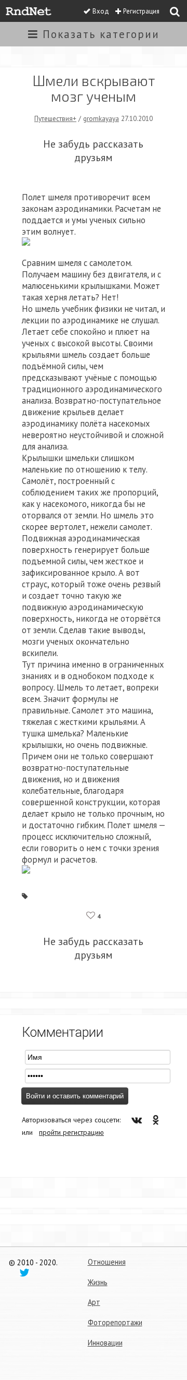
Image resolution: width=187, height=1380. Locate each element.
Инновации (105, 1343)
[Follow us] (24, 1272)
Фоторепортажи (115, 1322)
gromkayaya (101, 118)
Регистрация (141, 11)
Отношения (107, 1262)
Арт (94, 1302)
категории (101, 34)
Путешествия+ (55, 118)
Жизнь (98, 1282)
